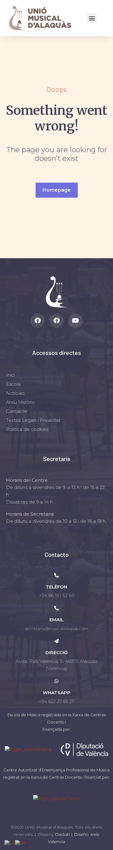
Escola (13, 384)
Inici (10, 375)
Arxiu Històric (20, 402)
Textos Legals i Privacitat (33, 420)
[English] (20, 842)
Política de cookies (27, 429)
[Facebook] (37, 320)
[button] (92, 18)
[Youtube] (75, 320)
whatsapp (57, 692)
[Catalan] (10, 842)
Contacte (16, 411)
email (56, 620)
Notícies (15, 393)
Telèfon (56, 587)
